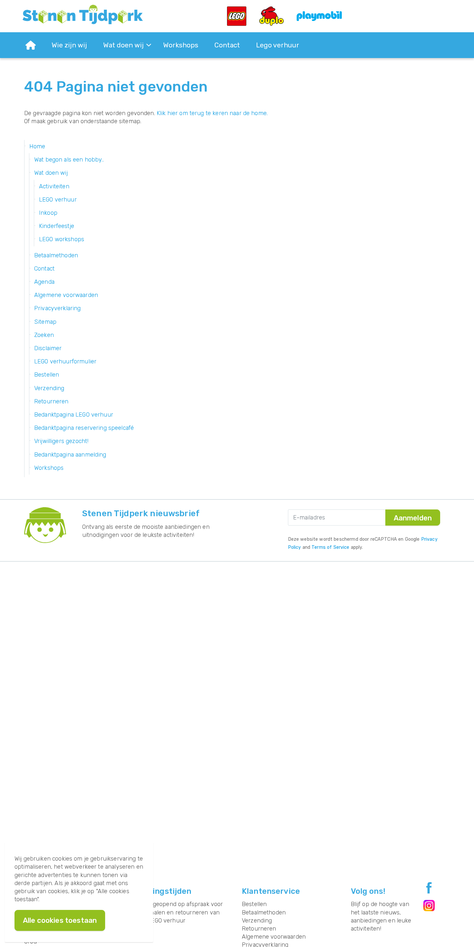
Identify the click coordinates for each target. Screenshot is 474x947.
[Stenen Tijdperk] (83, 14)
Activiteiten (54, 186)
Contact (227, 45)
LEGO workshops (61, 239)
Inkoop (48, 212)
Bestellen (46, 374)
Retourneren (51, 401)
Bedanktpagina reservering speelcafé (84, 427)
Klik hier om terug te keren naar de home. (212, 113)
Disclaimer (48, 348)
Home (37, 146)
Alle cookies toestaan (60, 920)
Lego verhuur (277, 45)
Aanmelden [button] (413, 518)
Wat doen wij (123, 45)
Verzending (49, 388)
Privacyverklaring (57, 308)
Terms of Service (330, 547)
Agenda (44, 281)
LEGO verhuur (58, 199)
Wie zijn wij (69, 45)
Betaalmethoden (56, 255)
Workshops (180, 45)
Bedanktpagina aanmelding (70, 454)
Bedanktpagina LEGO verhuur (73, 414)
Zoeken (44, 335)
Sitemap (45, 321)
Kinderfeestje (56, 226)
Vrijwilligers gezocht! (61, 441)
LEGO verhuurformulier (65, 361)
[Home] (31, 45)
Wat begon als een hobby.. (69, 159)
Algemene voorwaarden (66, 295)
